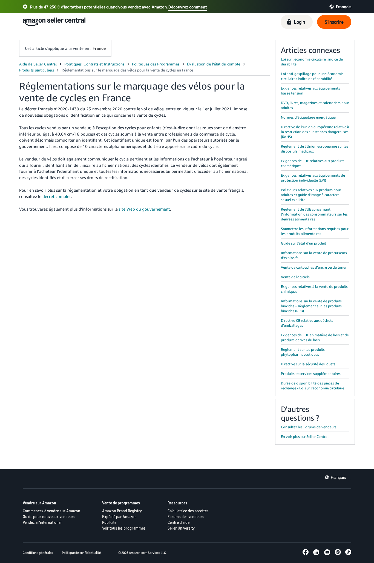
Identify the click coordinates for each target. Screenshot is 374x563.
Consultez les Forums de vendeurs (308, 427)
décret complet (56, 196)
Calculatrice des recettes (188, 511)
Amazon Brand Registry (122, 511)
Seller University (181, 528)
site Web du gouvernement (144, 208)
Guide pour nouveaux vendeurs (49, 516)
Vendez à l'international (42, 522)
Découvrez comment (187, 7)
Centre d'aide (178, 522)
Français (338, 477)
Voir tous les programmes (124, 528)
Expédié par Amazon (119, 516)
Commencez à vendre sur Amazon (51, 511)
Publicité (109, 522)
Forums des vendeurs (186, 516)
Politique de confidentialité (81, 553)
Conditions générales (38, 553)
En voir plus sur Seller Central (305, 436)
